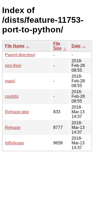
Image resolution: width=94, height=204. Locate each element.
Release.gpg (17, 112)
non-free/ (13, 65)
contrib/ (12, 96)
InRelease (14, 143)
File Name (15, 46)
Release (13, 127)
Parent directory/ (20, 55)
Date (76, 46)
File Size (57, 45)
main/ (10, 81)
